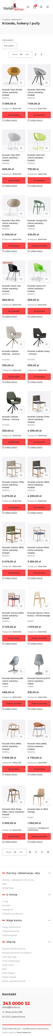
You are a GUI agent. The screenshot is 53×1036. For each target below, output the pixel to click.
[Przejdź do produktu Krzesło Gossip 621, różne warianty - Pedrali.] (39, 206)
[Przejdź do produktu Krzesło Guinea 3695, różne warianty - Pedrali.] (13, 598)
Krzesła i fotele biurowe (13, 949)
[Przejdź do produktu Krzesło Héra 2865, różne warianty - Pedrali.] (13, 729)
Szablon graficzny (16, 1032)
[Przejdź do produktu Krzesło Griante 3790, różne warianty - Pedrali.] (39, 402)
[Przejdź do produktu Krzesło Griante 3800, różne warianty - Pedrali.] (39, 468)
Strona (14, 54)
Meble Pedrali (9, 977)
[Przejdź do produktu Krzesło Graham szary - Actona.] (39, 337)
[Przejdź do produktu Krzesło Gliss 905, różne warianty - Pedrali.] (39, 75)
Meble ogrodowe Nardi (13, 981)
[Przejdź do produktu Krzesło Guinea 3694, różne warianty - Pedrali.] (39, 533)
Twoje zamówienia (11, 927)
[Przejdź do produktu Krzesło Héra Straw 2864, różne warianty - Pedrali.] (13, 795)
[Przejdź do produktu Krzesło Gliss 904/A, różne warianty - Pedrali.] (13, 75)
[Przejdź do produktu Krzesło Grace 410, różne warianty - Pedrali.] (13, 271)
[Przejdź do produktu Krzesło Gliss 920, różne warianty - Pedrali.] (13, 141)
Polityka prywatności (12, 913)
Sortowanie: (7, 40)
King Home (8, 965)
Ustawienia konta (10, 931)
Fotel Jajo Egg (9, 957)
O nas (5, 901)
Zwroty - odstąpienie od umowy (18, 880)
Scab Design (8, 973)
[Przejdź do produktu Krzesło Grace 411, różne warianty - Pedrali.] (39, 271)
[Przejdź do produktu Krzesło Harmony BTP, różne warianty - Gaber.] (39, 664)
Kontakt (6, 905)
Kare (4, 969)
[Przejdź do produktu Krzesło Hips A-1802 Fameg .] (39, 795)
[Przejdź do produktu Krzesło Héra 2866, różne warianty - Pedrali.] (39, 729)
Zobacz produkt (39, 246)
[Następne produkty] (42, 852)
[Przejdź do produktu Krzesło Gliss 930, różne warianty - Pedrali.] (13, 206)
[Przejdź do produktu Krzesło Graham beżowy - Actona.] (13, 337)
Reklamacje (8, 888)
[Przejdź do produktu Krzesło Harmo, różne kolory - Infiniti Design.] (39, 598)
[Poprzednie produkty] (36, 852)
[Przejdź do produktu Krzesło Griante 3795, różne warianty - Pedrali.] (13, 468)
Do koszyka (13, 115)
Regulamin (7, 909)
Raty (4, 884)
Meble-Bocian (12, 19)
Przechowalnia (9, 935)
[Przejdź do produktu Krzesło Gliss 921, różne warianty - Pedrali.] (39, 141)
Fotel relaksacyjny (11, 961)
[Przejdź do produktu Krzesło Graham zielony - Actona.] (13, 402)
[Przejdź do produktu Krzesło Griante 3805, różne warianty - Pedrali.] (13, 533)
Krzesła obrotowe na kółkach (16, 953)
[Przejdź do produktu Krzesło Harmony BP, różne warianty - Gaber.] (13, 664)
